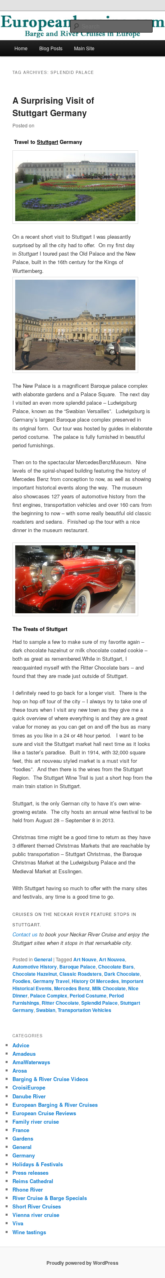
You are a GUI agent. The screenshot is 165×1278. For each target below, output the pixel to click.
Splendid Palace (99, 1002)
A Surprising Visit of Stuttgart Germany (53, 106)
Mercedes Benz (72, 988)
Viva (17, 1223)
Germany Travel (51, 981)
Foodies (21, 981)
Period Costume (88, 995)
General (43, 959)
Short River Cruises (36, 1206)
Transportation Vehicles (84, 1010)
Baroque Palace (77, 966)
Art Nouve (85, 959)
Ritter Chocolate (60, 1002)
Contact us (25, 934)
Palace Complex (48, 995)
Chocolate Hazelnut (34, 973)
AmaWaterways (31, 1062)
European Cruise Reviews (44, 1113)
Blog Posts (50, 48)
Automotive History (34, 966)
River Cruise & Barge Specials (49, 1198)
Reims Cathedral (32, 1181)
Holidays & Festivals (37, 1164)
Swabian (45, 1010)
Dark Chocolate (122, 973)
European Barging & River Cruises (55, 1104)
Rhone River (27, 1189)
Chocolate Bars (116, 966)
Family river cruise (35, 1121)
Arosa (19, 1070)
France (20, 1130)
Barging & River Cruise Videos (50, 1079)
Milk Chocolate (109, 988)
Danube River (29, 1096)
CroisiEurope (28, 1087)
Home (21, 48)
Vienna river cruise (35, 1215)
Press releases (30, 1172)
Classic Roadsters (80, 973)
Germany (23, 1155)
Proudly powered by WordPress (82, 1262)
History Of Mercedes (95, 981)
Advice (20, 1045)
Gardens (22, 1138)
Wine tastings (29, 1232)
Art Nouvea (112, 959)
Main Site (84, 48)
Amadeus (24, 1053)
